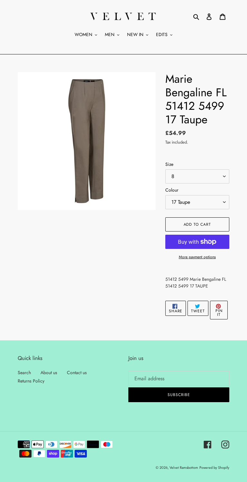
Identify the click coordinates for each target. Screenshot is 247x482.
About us (49, 372)
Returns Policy (31, 381)
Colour (171, 190)
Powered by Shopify (214, 467)
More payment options (197, 257)
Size (169, 164)
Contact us (77, 372)
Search (24, 372)
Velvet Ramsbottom (183, 467)
